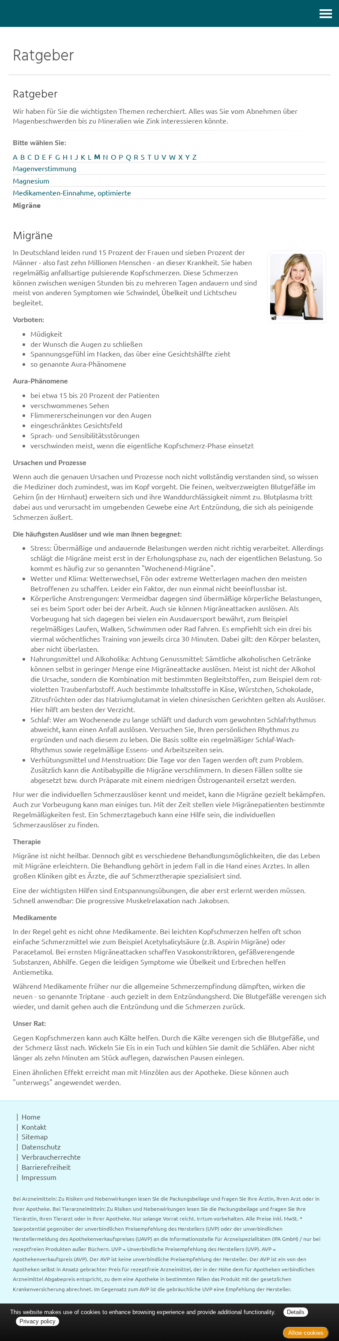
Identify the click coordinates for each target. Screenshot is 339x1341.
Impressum (39, 1176)
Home (31, 1116)
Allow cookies (306, 1333)
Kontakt (34, 1126)
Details (296, 1312)
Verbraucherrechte (51, 1156)
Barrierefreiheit (46, 1166)
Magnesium (31, 180)
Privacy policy (37, 1321)
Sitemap (35, 1136)
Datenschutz (41, 1146)
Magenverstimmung (44, 168)
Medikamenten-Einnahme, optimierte (72, 192)
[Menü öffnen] (326, 13)
